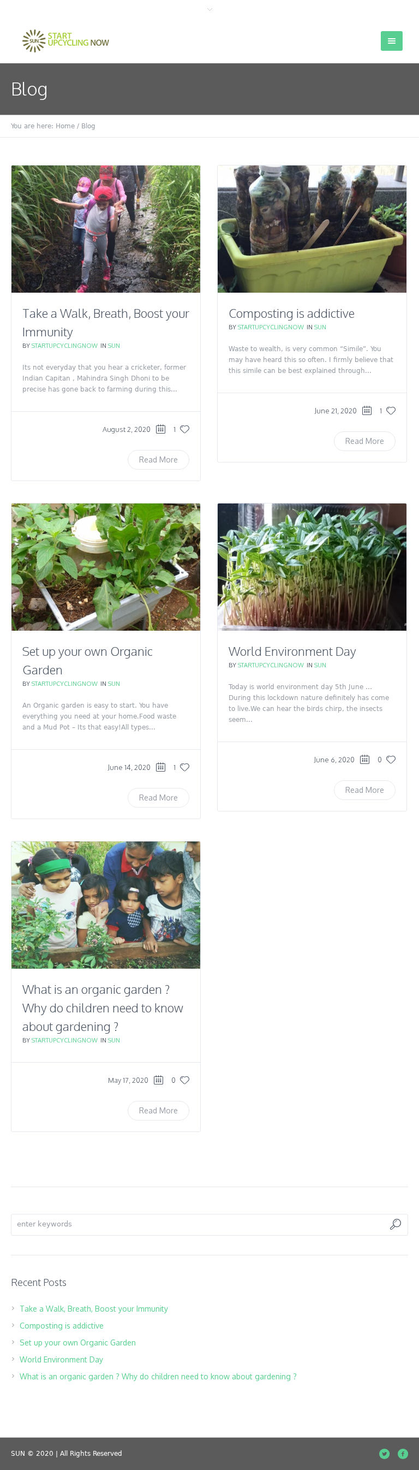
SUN (114, 345)
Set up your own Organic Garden (78, 1342)
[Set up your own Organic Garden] (105, 567)
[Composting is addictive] (312, 229)
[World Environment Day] (312, 567)
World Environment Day (292, 651)
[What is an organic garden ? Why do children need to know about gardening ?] (105, 905)
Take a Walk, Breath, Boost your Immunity (94, 1308)
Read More (158, 459)
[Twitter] (384, 1453)
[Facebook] (402, 1453)
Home (65, 126)
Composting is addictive (292, 313)
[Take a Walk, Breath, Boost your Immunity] (105, 229)
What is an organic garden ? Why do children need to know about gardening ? (102, 1007)
